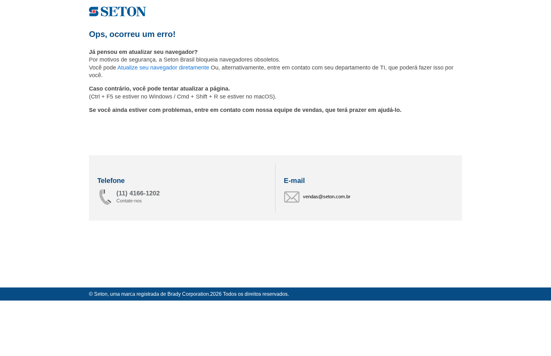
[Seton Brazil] (117, 12)
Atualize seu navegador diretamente (164, 67)
